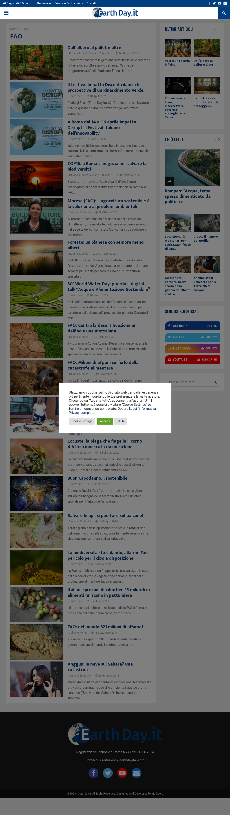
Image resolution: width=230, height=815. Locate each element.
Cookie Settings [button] (82, 421)
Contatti (92, 3)
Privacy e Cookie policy (69, 3)
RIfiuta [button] (121, 421)
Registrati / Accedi (18, 3)
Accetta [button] (105, 421)
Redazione (44, 3)
